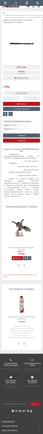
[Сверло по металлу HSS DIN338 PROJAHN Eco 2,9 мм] (21, 44)
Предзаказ (18, 258)
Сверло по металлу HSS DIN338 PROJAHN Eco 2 (19, 275)
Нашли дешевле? (21, 93)
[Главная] (3, 13)
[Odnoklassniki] (27, 410)
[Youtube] (30, 410)
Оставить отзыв (22, 78)
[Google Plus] (24, 410)
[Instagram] (15, 410)
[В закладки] (5, 114)
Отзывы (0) (21, 140)
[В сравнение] (10, 114)
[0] (28, 7)
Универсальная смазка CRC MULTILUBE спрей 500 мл (21, 318)
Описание (21, 135)
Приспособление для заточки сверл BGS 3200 (21, 249)
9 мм (35, 275)
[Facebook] (12, 410)
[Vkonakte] (19, 410)
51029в (5, 277)
